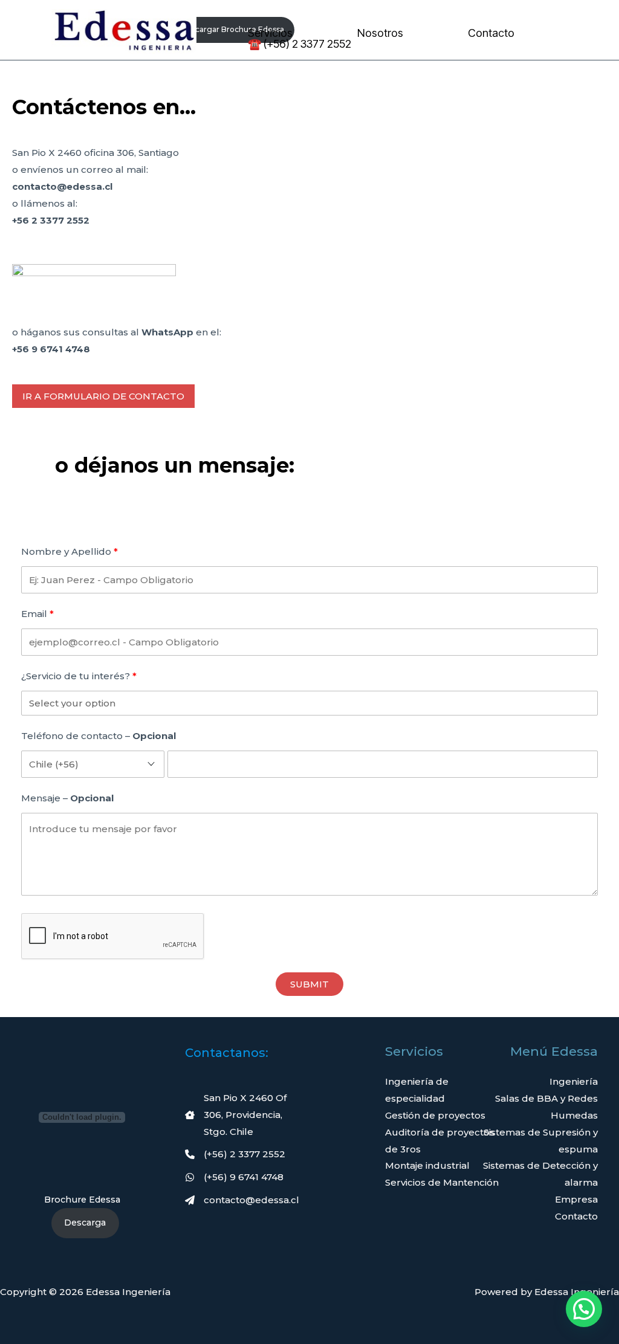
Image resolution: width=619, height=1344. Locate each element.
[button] (103, 396)
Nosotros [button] (380, 33)
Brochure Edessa (82, 1199)
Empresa (576, 1199)
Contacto (491, 33)
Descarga (85, 1222)
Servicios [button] (270, 33)
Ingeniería (573, 1081)
